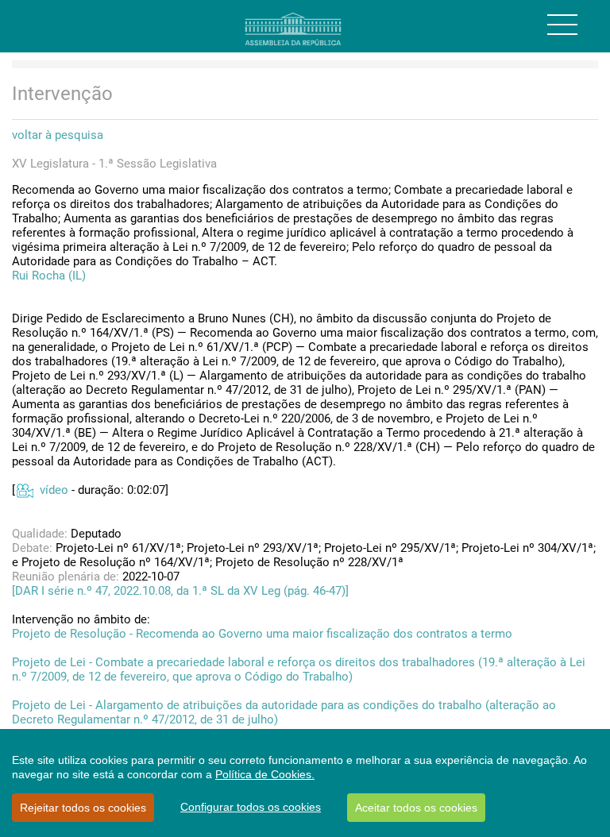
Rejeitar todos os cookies (83, 807)
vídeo (54, 490)
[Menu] (562, 24)
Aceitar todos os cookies (416, 807)
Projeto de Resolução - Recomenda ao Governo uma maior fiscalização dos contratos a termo (262, 634)
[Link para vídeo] (24, 490)
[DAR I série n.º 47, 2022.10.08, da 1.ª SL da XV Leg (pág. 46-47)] (180, 591)
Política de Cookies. (265, 774)
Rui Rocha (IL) (49, 275)
